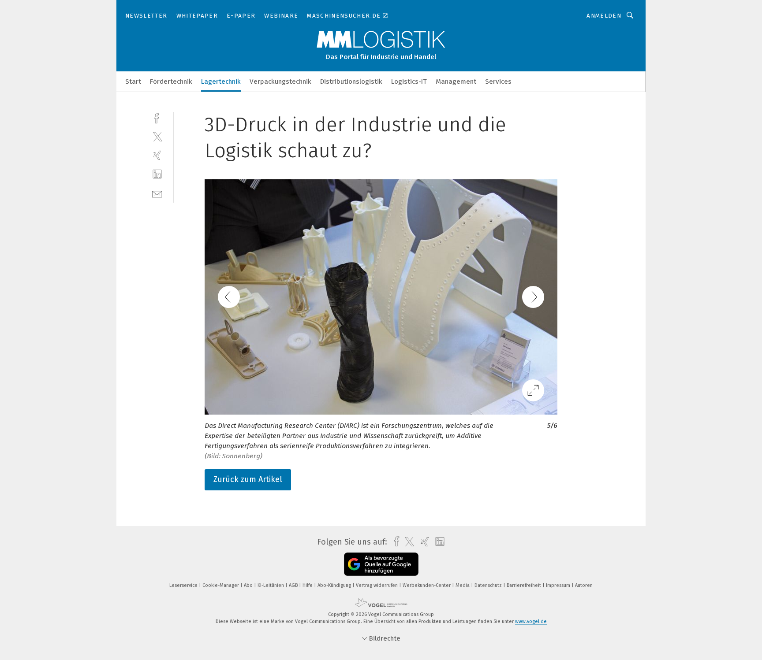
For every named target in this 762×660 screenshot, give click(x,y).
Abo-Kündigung (335, 585)
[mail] (157, 193)
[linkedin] (157, 174)
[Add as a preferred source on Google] (381, 564)
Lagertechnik (221, 81)
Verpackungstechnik (280, 81)
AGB (294, 585)
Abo (249, 585)
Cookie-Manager (221, 585)
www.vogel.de (531, 621)
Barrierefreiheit (524, 585)
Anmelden (603, 15)
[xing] (157, 155)
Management (456, 81)
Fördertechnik (171, 81)
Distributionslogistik (351, 81)
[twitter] (157, 136)
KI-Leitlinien (271, 585)
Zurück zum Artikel (247, 479)
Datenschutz (488, 585)
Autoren (584, 585)
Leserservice (184, 585)
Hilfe (308, 585)
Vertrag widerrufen (377, 585)
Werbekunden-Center (427, 585)
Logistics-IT (409, 81)
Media (463, 585)
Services (498, 81)
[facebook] (157, 117)
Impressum (559, 585)
